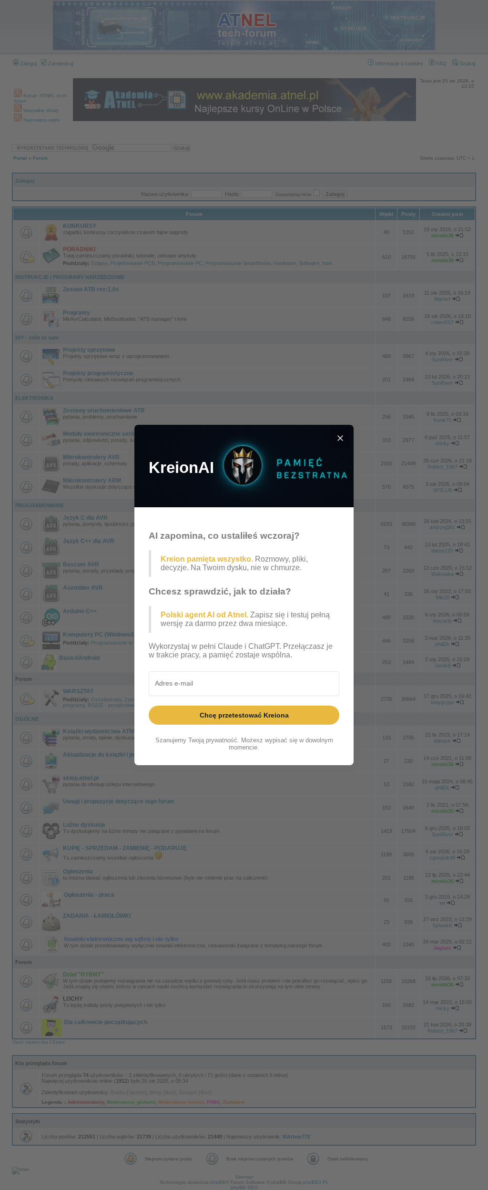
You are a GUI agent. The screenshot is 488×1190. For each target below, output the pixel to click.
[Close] (340, 438)
